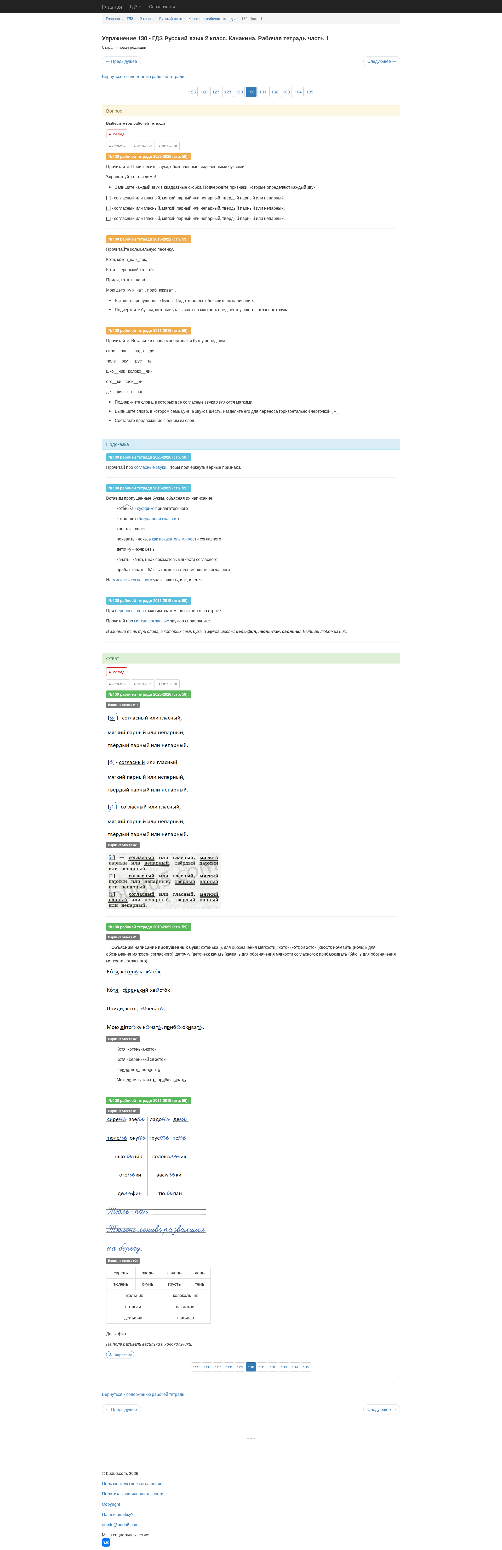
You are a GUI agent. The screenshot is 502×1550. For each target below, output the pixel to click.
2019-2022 (143, 145)
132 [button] (274, 92)
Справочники (162, 6)
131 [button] (262, 92)
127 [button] (215, 92)
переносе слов (129, 610)
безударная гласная (158, 518)
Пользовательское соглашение (132, 1483)
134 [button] (298, 92)
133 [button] (286, 92)
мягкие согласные (151, 621)
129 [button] (239, 92)
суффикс (145, 508)
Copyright (111, 1504)
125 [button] (192, 92)
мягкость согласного (132, 580)
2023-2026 (118, 145)
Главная (112, 6)
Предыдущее (121, 61)
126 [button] (204, 92)
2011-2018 (167, 145)
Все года (116, 133)
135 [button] (309, 92)
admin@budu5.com (120, 1524)
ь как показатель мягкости (174, 539)
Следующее (381, 61)
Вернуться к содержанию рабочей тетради (143, 76)
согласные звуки (150, 467)
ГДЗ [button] (134, 6)
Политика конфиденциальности (132, 1494)
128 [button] (227, 92)
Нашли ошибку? (117, 1514)
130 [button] (251, 92)
